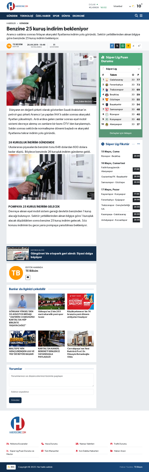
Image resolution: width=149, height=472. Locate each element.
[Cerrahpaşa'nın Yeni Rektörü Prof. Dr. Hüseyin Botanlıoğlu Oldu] (80, 338)
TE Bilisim (31, 270)
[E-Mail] (27, 277)
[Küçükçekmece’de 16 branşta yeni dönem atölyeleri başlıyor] (80, 301)
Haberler (11, 23)
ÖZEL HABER (43, 16)
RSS (12, 467)
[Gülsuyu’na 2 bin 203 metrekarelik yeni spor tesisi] (51, 301)
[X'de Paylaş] (117, 46)
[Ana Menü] (141, 16)
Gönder (15, 400)
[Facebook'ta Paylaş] (112, 46)
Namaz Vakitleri (87, 444)
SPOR (56, 16)
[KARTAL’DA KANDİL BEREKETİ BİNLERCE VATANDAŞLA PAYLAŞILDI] (51, 338)
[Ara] (137, 16)
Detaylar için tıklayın (121, 133)
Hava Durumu (51, 444)
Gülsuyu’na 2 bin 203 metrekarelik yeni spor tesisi (50, 314)
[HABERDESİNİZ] (17, 6)
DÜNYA (66, 16)
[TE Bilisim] (16, 273)
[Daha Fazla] (128, 46)
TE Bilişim (138, 467)
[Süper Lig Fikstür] (138, 144)
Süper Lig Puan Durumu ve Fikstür (20, 452)
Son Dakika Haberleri (89, 451)
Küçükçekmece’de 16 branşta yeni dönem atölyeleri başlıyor (79, 314)
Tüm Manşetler (52, 451)
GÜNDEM (12, 16)
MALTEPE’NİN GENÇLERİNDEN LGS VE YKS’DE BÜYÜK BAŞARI (21, 351)
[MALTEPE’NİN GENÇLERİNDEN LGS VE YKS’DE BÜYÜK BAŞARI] (22, 338)
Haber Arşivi (120, 451)
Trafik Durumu (120, 444)
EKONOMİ (78, 16)
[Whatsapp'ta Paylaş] (122, 46)
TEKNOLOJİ (26, 16)
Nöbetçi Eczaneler (19, 444)
